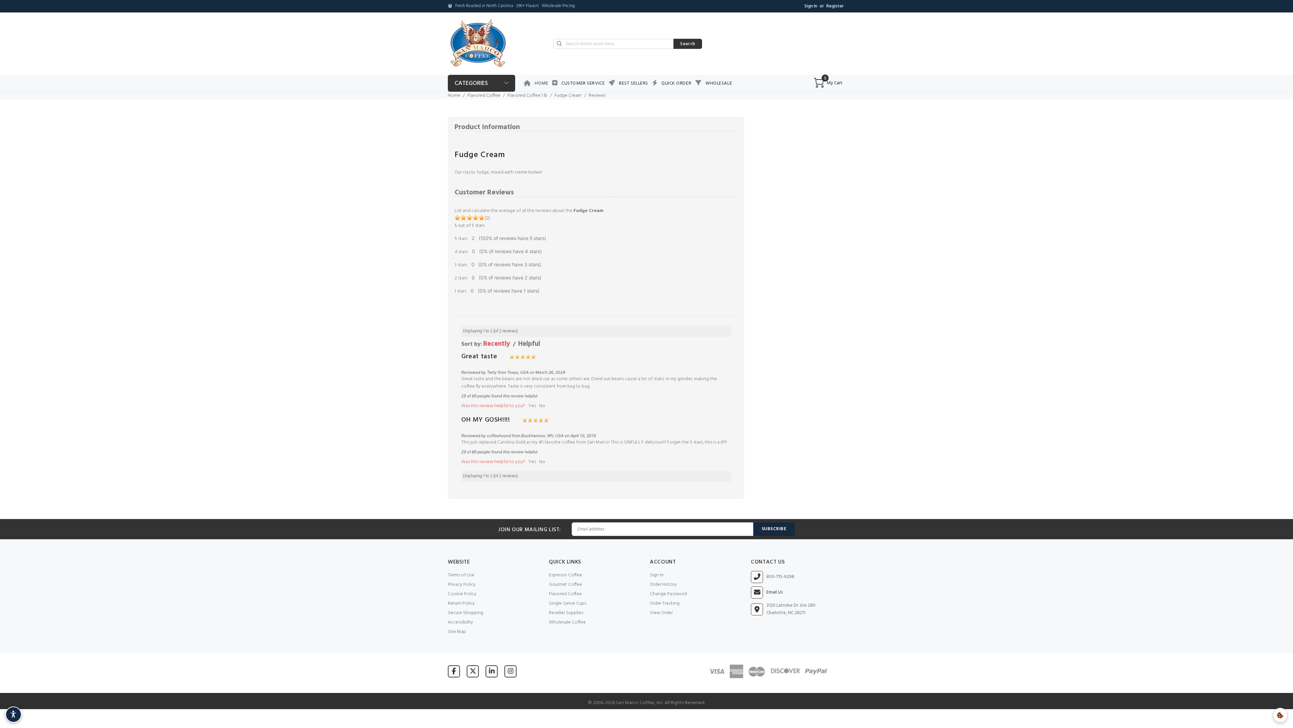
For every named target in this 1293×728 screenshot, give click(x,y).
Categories (471, 83)
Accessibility (460, 622)
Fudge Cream (568, 95)
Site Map (457, 632)
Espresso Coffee (565, 575)
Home (541, 83)
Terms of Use (461, 575)
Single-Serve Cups (567, 603)
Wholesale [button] (718, 83)
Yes (532, 406)
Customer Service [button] (583, 83)
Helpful (529, 344)
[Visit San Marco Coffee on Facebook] (454, 671)
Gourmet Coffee (565, 584)
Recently (496, 344)
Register (835, 6)
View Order (661, 613)
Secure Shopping (465, 613)
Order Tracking (664, 603)
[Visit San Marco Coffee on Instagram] (510, 671)
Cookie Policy (462, 594)
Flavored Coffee (483, 95)
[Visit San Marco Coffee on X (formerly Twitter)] (473, 671)
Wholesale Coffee (567, 622)
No (542, 406)
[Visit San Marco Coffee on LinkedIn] (492, 671)
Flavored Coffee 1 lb (527, 95)
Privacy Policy (462, 584)
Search (687, 44)
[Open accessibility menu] (13, 714)
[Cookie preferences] (1280, 715)
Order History (663, 584)
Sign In (810, 6)
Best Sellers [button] (633, 83)
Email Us (774, 592)
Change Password (668, 594)
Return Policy (461, 603)
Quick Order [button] (676, 83)
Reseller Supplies (566, 613)
